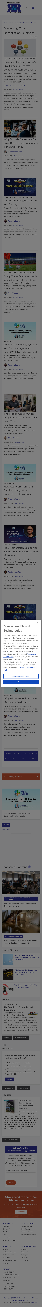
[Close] (38, 622)
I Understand (21, 682)
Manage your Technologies (21, 676)
